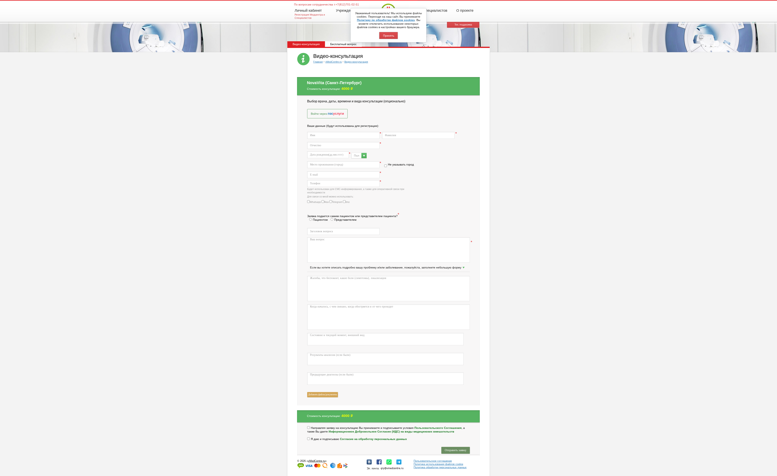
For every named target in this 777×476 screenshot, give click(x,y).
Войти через (327, 113)
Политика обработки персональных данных (440, 467)
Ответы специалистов (428, 10)
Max (326, 202)
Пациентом (320, 219)
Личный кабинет (308, 10)
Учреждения (346, 10)
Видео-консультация (356, 61)
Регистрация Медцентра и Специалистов (310, 16)
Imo (348, 202)
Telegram (337, 202)
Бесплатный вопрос (343, 44)
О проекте (464, 10)
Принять (388, 35)
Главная (318, 61)
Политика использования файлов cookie (438, 464)
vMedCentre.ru (333, 61)
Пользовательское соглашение (433, 460)
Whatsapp (315, 202)
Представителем (345, 219)
